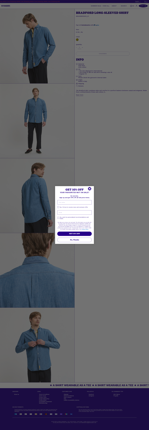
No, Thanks (74, 240)
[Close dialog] (89, 188)
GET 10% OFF (74, 234)
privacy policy (85, 229)
